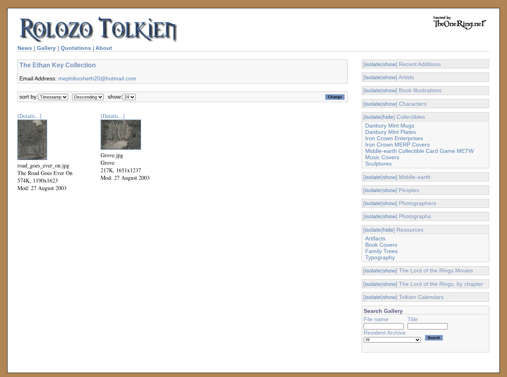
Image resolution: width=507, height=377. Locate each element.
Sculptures (378, 163)
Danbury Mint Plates (390, 132)
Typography (380, 257)
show (389, 64)
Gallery (46, 48)
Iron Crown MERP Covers (397, 144)
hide (388, 117)
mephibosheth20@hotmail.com (97, 78)
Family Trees (381, 251)
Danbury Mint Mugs (389, 125)
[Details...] (29, 116)
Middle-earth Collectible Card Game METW (419, 151)
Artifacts (375, 238)
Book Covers (381, 245)
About (103, 48)
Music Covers (382, 157)
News (24, 48)
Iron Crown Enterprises (394, 138)
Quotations (76, 48)
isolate (373, 64)
